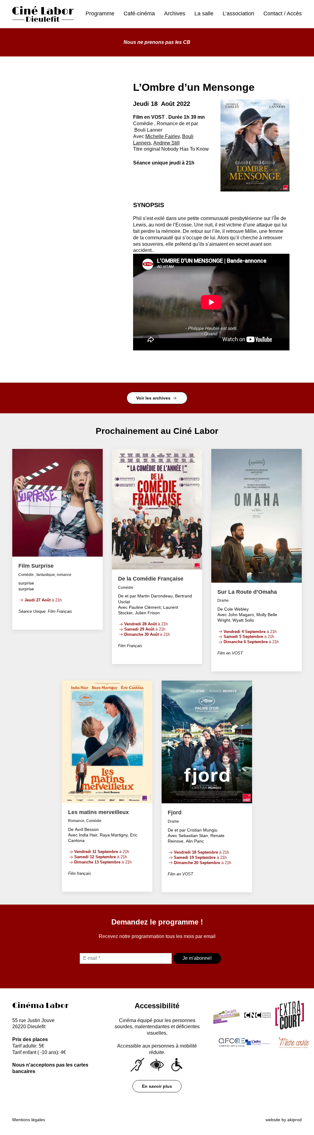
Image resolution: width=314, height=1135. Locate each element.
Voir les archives (154, 398)
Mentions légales (28, 1119)
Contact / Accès (282, 13)
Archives (174, 13)
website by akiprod (284, 1119)
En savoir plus (157, 1086)
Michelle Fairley (162, 136)
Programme (100, 13)
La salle (203, 13)
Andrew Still (166, 142)
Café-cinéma (139, 13)
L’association (238, 13)
